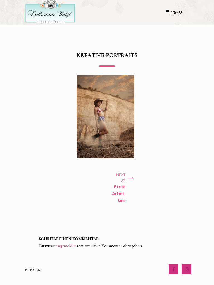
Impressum (33, 269)
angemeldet (66, 245)
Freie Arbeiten (118, 193)
